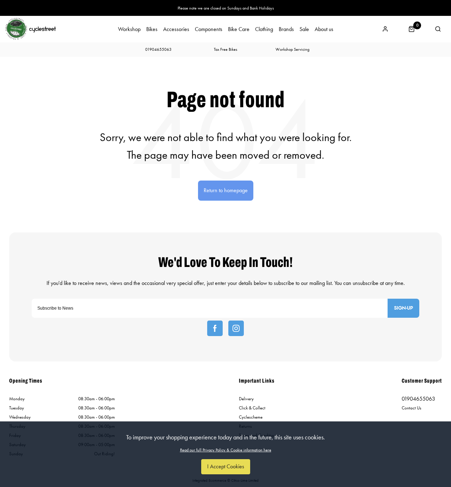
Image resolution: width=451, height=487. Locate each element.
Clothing (264, 29)
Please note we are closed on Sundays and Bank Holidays (226, 8)
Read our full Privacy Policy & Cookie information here (225, 450)
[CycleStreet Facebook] (215, 328)
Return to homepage (226, 190)
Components (208, 29)
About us (324, 29)
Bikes (151, 29)
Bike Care (238, 29)
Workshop (129, 29)
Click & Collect (252, 407)
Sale (304, 29)
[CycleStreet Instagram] (236, 328)
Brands (286, 29)
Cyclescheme (250, 417)
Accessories (176, 29)
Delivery (246, 398)
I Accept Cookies (225, 466)
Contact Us (411, 407)
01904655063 (418, 398)
